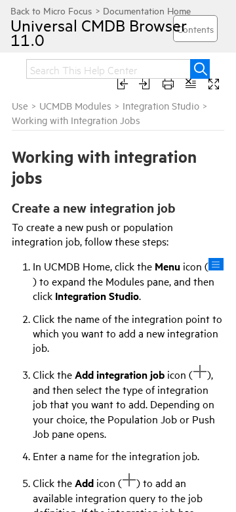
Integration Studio (161, 105)
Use (20, 105)
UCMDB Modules (75, 105)
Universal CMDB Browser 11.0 (98, 32)
